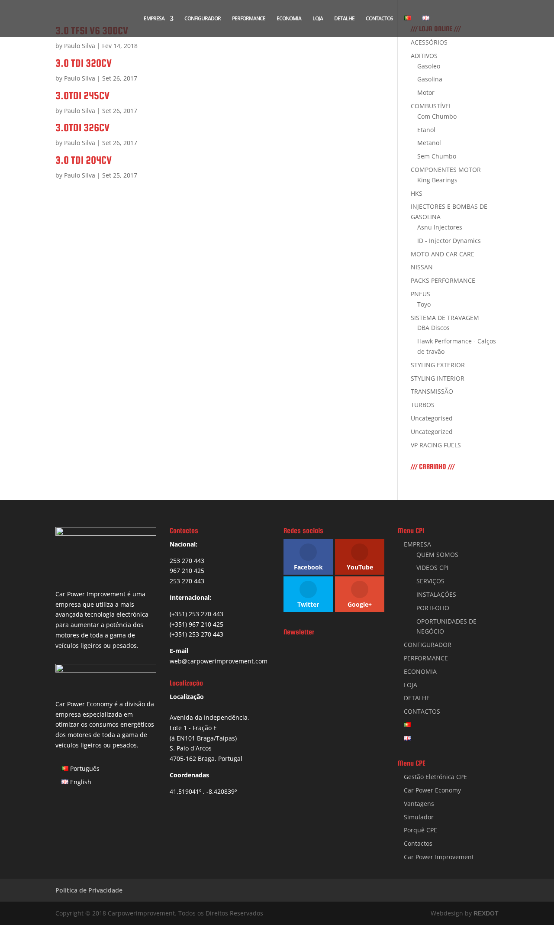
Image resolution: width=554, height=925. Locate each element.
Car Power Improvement (439, 857)
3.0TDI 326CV (82, 127)
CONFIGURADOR (202, 19)
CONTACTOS (379, 19)
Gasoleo (428, 66)
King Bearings (437, 180)
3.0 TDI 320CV (83, 63)
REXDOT (486, 913)
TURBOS (423, 405)
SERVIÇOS (430, 581)
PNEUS (420, 294)
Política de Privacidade (88, 890)
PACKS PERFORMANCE (443, 280)
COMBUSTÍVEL (431, 106)
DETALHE (344, 19)
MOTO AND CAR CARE (442, 254)
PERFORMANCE (248, 19)
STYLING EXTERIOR (438, 365)
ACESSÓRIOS (429, 42)
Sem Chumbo (436, 156)
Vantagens (419, 803)
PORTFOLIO (432, 608)
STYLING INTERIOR (437, 378)
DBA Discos (433, 327)
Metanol (429, 143)
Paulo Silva (79, 46)
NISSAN (422, 267)
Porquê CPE (420, 830)
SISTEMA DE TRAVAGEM (445, 318)
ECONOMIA (289, 19)
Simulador (419, 817)
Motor (426, 92)
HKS (416, 193)
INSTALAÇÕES (436, 594)
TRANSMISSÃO (432, 391)
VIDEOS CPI (432, 567)
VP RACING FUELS (436, 445)
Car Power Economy (432, 790)
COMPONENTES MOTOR (446, 169)
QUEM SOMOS (437, 554)
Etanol (426, 130)
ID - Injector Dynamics (449, 240)
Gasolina (429, 79)
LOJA (317, 19)
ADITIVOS (424, 56)
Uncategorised (432, 418)
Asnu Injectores (439, 227)
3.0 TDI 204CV (83, 160)
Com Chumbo (437, 116)
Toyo (424, 304)
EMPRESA (154, 19)
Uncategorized (432, 431)
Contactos (418, 843)
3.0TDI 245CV (82, 95)
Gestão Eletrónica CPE (435, 777)
